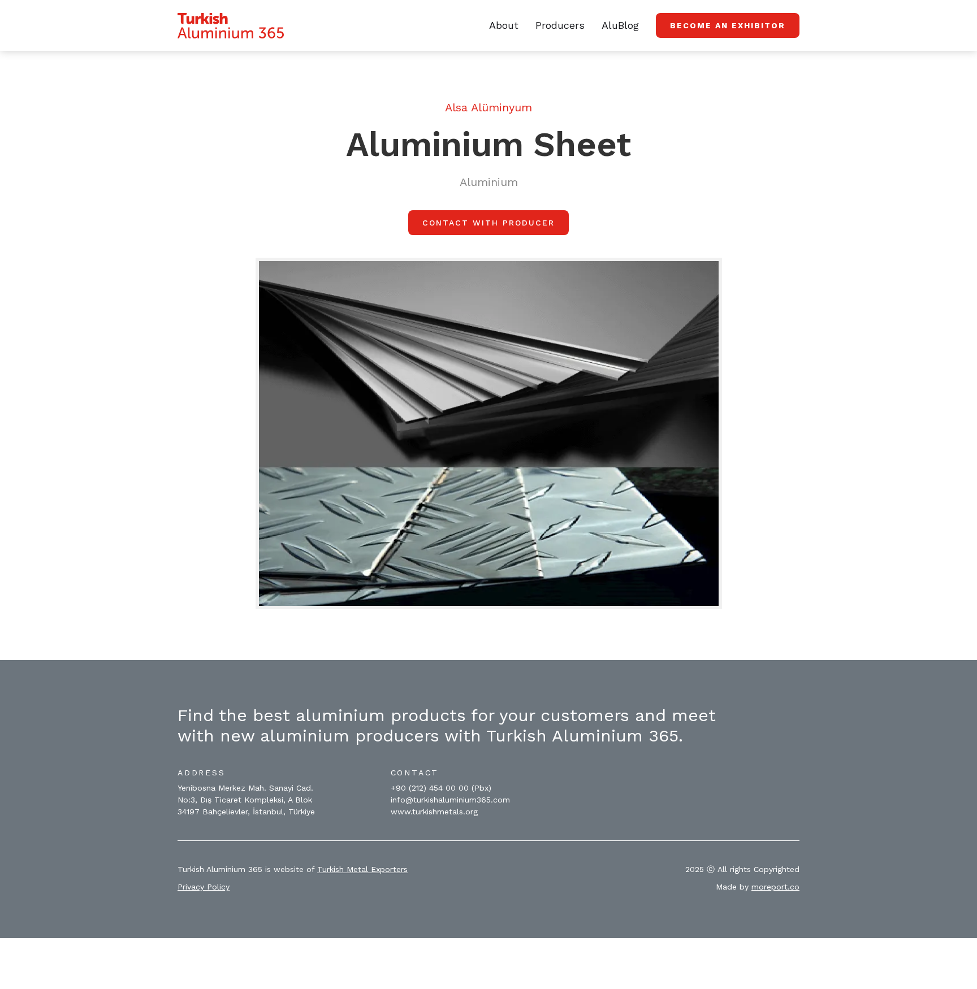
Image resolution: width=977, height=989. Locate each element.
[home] (231, 25)
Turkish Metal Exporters (362, 869)
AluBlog (620, 25)
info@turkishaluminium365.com (450, 799)
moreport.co (775, 886)
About (503, 25)
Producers (560, 25)
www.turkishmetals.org (434, 811)
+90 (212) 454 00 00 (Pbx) (441, 787)
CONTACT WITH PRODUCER (488, 222)
